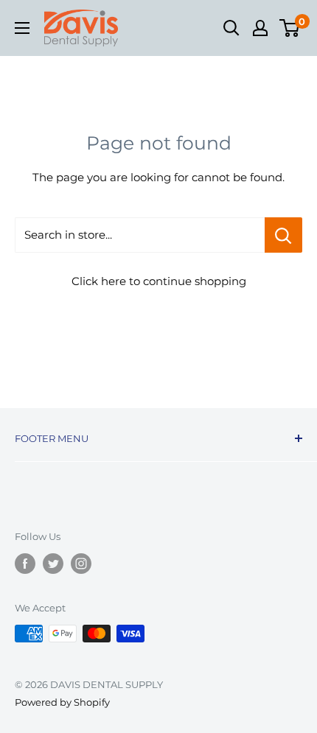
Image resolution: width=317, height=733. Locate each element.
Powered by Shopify (62, 702)
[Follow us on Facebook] (25, 563)
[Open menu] (22, 28)
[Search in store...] (283, 235)
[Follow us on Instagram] (81, 563)
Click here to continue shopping (159, 281)
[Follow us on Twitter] (53, 563)
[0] (290, 28)
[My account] (260, 28)
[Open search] (231, 28)
